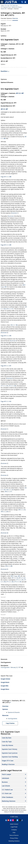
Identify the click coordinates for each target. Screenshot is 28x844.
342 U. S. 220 (9, 490)
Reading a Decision (8, 764)
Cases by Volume (7, 745)
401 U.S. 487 (20, 93)
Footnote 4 (13, 341)
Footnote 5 (10, 378)
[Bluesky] (17, 820)
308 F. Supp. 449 (15, 576)
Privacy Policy (14, 838)
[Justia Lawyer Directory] (22, 820)
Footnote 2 (11, 216)
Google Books (5, 682)
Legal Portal (14, 827)
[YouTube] (8, 820)
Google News (5, 689)
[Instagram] (13, 820)
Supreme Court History (9, 749)
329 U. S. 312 (9, 309)
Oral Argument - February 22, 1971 (11, 667)
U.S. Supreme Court (6, 7)
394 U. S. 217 (8, 491)
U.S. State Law (6, 793)
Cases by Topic (7, 742)
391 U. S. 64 (22, 578)
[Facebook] (11, 820)
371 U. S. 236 (4, 386)
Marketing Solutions (8, 801)
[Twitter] (20, 820)
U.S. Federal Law (7, 790)
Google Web (4, 686)
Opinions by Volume (17, 7)
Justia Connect (14, 824)
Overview (3, 18)
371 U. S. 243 (17, 582)
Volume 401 (4, 8)
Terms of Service (14, 835)
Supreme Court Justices (9, 753)
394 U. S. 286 (8, 566)
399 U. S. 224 (21, 510)
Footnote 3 (4, 332)
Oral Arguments (6, 662)
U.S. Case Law (13, 5)
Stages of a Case (7, 761)
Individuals (5, 778)
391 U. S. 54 (15, 578)
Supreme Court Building (10, 757)
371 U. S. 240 (12, 386)
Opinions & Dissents (7, 82)
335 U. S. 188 (14, 325)
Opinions (9, 18)
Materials (15, 18)
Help (14, 832)
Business (5, 782)
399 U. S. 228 (4, 511)
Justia (2, 5)
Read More (4, 71)
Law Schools (6, 786)
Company (14, 829)
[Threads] (15, 820)
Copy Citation (10, 723)
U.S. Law (7, 5)
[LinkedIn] (6, 820)
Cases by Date (6, 738)
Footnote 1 (15, 213)
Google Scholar (5, 679)
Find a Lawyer (6, 774)
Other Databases (7, 797)
